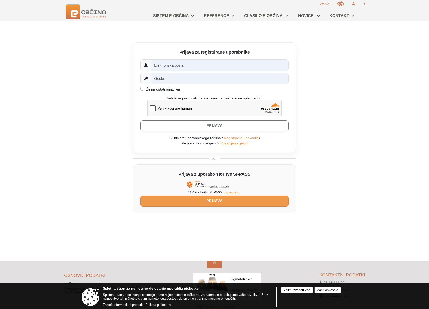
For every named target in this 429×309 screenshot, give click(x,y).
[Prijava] (364, 4)
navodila (252, 138)
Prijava (214, 201)
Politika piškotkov (158, 305)
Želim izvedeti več (297, 290)
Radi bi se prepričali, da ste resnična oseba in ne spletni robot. (214, 98)
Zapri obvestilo (327, 290)
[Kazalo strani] (353, 3)
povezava (232, 192)
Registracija (233, 138)
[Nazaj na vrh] (214, 264)
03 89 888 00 (334, 282)
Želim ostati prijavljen (163, 89)
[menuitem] (172, 16)
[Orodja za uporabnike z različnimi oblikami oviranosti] (340, 3)
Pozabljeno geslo (233, 143)
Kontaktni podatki (342, 275)
